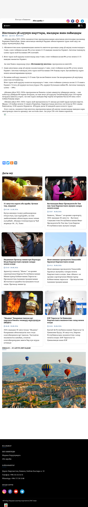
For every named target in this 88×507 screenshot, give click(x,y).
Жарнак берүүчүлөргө (11, 455)
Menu (7, 26)
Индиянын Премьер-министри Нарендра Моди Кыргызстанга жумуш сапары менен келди (22, 261)
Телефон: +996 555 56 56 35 (12, 475)
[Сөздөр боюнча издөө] (82, 26)
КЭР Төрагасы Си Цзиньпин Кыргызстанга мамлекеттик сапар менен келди (65, 320)
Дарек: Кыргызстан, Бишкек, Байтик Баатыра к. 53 (23, 471)
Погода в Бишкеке (22, 20)
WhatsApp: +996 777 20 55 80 (13, 478)
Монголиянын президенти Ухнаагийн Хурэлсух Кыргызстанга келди (64, 260)
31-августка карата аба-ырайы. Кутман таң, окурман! (21, 204)
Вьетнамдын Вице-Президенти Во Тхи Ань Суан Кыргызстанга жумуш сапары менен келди (64, 205)
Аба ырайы (38, 21)
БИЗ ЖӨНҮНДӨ (8, 452)
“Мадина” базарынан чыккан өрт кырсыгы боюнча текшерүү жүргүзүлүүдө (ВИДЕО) (22, 320)
